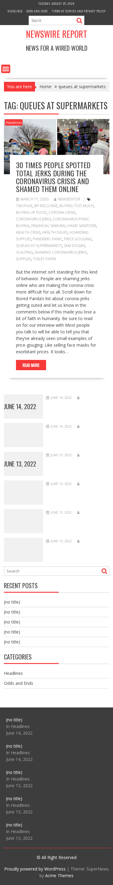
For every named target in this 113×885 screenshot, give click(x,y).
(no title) (12, 602)
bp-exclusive (46, 205)
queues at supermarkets (39, 245)
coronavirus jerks (33, 219)
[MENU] (5, 69)
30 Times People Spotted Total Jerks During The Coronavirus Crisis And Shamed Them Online (53, 176)
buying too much (76, 205)
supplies (23, 258)
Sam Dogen (74, 245)
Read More (31, 365)
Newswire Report (56, 34)
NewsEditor (69, 199)
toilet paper (44, 258)
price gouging (78, 239)
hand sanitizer (81, 225)
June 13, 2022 (20, 463)
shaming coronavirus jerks (61, 252)
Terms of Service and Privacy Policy (79, 11)
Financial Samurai (48, 225)
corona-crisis (62, 212)
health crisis (28, 232)
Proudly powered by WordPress (35, 869)
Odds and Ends (37, 11)
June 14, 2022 (20, 406)
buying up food (31, 212)
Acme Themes (59, 875)
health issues (54, 232)
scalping (24, 252)
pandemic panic (47, 239)
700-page (24, 205)
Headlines (15, 11)
